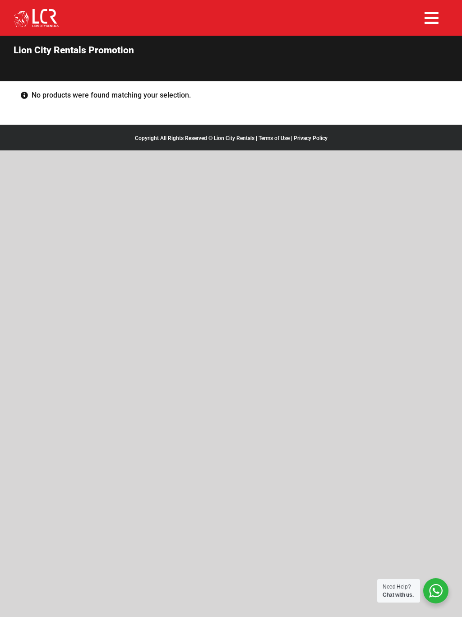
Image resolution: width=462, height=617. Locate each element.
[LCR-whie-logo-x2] (36, 12)
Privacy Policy (311, 138)
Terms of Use (274, 138)
